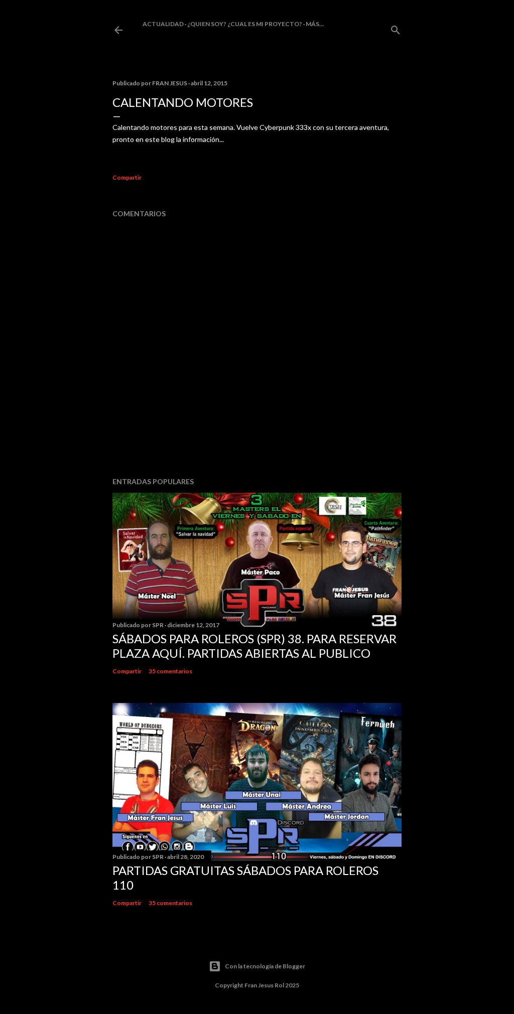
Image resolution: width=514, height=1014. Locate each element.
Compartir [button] (127, 177)
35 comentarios (170, 671)
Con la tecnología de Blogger (265, 966)
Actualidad (163, 24)
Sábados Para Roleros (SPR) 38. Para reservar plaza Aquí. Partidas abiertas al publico (254, 645)
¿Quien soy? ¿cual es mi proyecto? (244, 24)
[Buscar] (396, 28)
